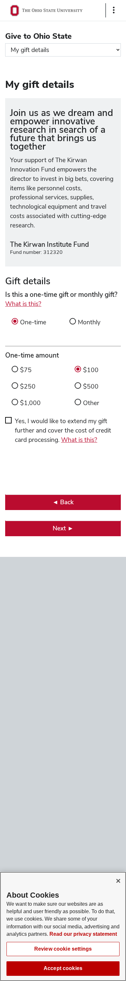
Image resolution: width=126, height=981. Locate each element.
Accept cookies (63, 968)
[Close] (118, 881)
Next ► (63, 528)
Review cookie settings (63, 949)
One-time (33, 322)
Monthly (89, 322)
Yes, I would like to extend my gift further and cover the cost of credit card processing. (63, 430)
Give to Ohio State (38, 36)
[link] (63, 502)
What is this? (23, 304)
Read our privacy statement (83, 934)
